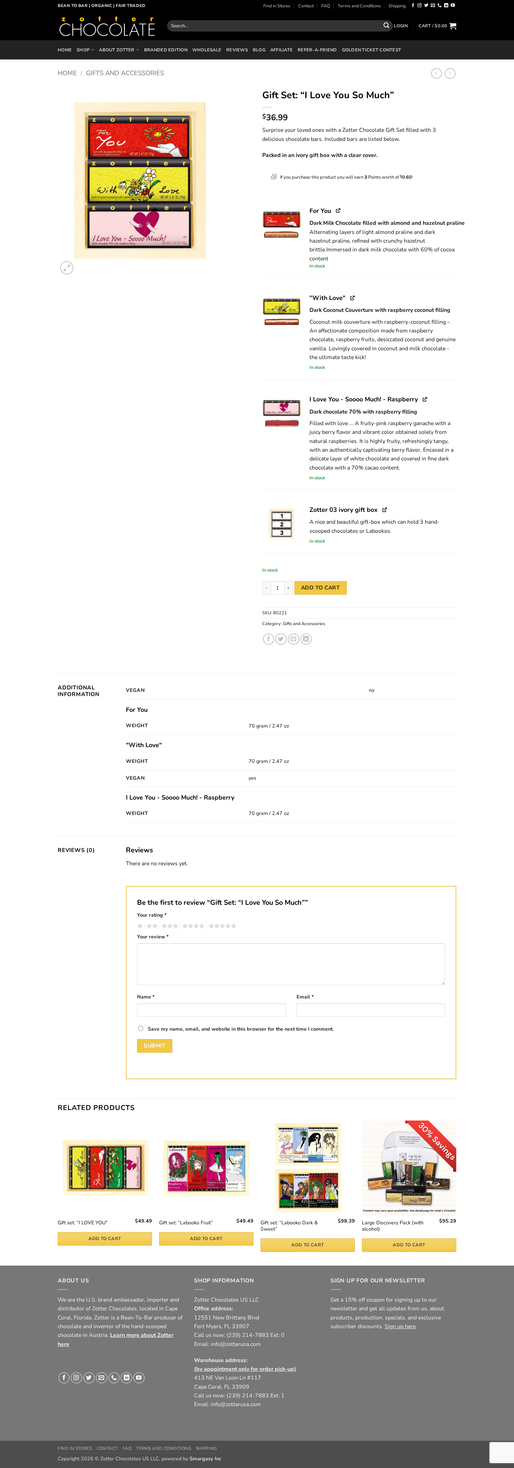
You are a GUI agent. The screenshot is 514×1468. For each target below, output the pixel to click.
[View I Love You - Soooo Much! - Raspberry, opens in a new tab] (425, 398)
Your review (153, 936)
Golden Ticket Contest (371, 50)
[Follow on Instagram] (419, 5)
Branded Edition (165, 50)
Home (65, 50)
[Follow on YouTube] (453, 5)
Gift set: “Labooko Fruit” (186, 1223)
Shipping (397, 6)
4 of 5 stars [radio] (192, 926)
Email (305, 997)
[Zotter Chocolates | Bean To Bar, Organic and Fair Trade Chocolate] (107, 26)
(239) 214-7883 (248, 1335)
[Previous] (58, 1192)
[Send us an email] (433, 5)
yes (252, 778)
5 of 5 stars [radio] (221, 926)
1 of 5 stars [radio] (139, 926)
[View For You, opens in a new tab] (338, 210)
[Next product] (436, 73)
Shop (83, 50)
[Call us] (439, 5)
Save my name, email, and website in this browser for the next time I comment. (241, 1029)
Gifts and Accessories (125, 73)
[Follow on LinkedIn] (446, 5)
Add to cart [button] (104, 1239)
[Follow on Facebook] (413, 5)
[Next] (456, 1192)
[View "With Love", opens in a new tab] (352, 297)
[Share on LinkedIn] (306, 639)
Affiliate (281, 50)
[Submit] (386, 25)
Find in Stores (276, 6)
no (371, 690)
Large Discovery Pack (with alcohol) (392, 1226)
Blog (259, 50)
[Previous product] (450, 73)
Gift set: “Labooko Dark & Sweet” (289, 1226)
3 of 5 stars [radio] (168, 926)
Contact (306, 6)
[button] (401, 26)
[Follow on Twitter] (426, 5)
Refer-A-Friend (317, 50)
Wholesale (206, 50)
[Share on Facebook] (268, 639)
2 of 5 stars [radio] (151, 926)
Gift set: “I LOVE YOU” (83, 1223)
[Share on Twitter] (281, 639)
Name (146, 997)
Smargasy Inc (205, 1458)
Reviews (237, 50)
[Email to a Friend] (293, 639)
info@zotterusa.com (236, 1344)
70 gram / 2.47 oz (269, 726)
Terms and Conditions (359, 6)
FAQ (325, 6)
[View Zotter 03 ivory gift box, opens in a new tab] (385, 509)
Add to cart (320, 587)
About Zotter (116, 50)
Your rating (151, 915)
